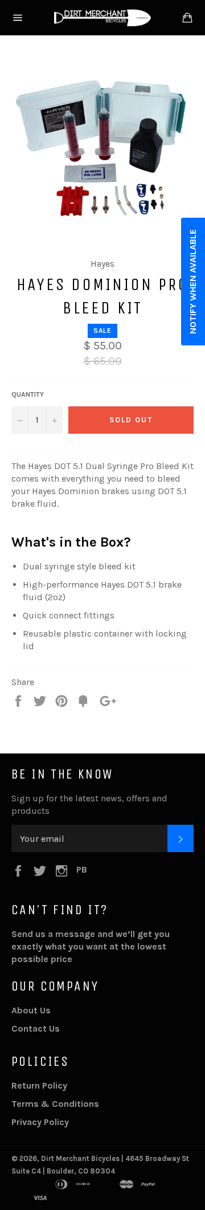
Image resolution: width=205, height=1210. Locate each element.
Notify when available (192, 281)
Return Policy (39, 1085)
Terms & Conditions (55, 1103)
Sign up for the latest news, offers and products (89, 804)
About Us (31, 1010)
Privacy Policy (40, 1122)
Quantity (27, 394)
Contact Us (35, 1028)
